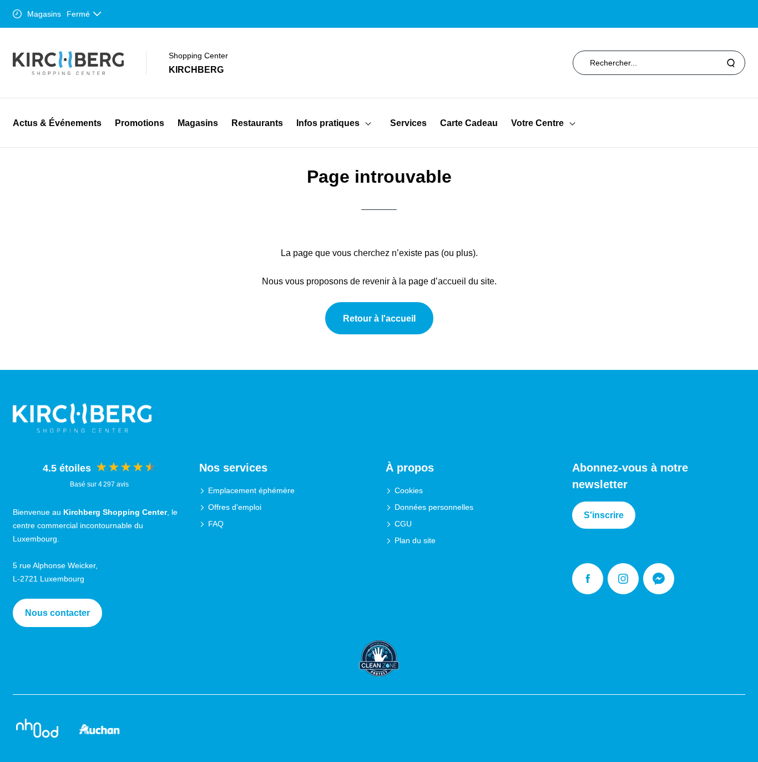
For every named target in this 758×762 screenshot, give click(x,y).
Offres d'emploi (234, 507)
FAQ (216, 523)
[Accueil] (68, 63)
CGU (403, 523)
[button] (368, 123)
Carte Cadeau (469, 123)
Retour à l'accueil (379, 318)
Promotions (139, 123)
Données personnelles (434, 507)
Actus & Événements (57, 123)
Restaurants (257, 123)
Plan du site (415, 540)
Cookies (409, 490)
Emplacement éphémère (251, 490)
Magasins (198, 123)
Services (408, 123)
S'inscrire (604, 515)
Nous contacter (57, 613)
